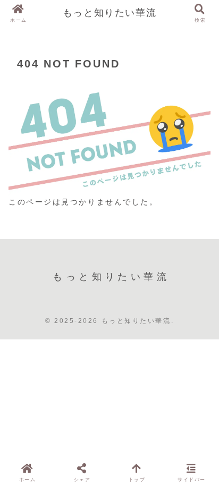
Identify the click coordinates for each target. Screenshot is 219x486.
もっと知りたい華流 (109, 13)
